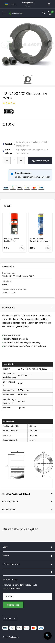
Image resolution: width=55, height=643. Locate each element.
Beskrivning (8, 308)
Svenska (7, 618)
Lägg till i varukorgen (39, 160)
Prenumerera (13, 605)
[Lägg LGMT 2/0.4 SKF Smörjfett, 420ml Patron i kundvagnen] (48, 248)
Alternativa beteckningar (16, 494)
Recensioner (8, 509)
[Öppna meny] (4, 13)
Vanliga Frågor (10, 502)
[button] (9, 103)
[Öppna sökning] (44, 13)
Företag (28, 6)
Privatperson (27, 2)
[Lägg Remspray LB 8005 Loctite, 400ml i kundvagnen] (22, 248)
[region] (27, 234)
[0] (50, 13)
